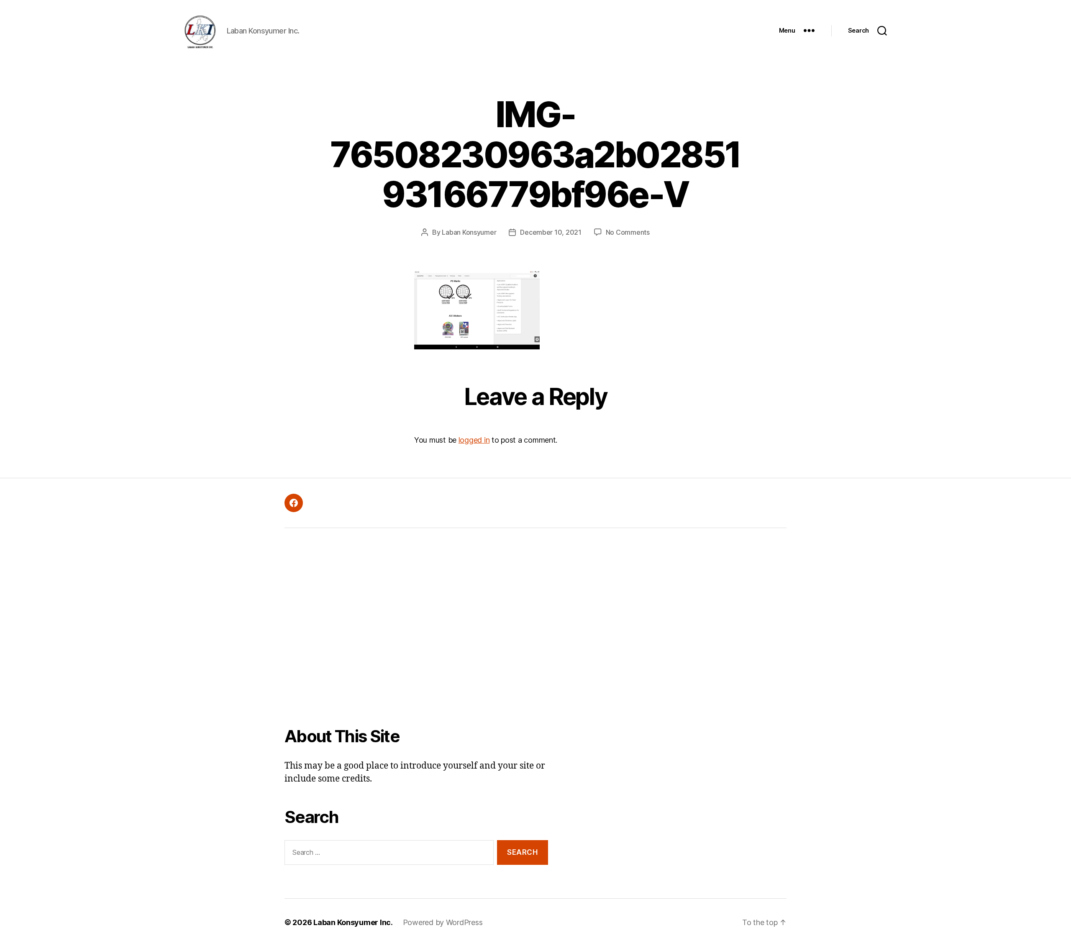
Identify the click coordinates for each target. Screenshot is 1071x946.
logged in (474, 440)
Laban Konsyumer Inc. (353, 922)
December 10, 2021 (550, 232)
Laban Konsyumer (469, 232)
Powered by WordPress (443, 922)
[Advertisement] (416, 633)
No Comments (628, 232)
